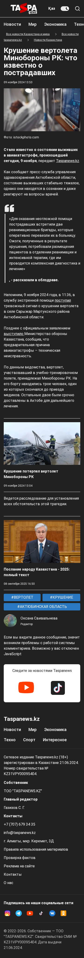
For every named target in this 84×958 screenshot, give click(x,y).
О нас (8, 883)
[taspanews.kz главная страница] (24, 8)
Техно (10, 739)
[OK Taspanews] (63, 913)
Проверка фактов (19, 858)
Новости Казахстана (48, 40)
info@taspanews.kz (20, 832)
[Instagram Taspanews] (7, 913)
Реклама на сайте (19, 866)
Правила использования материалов (36, 849)
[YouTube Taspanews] (26, 688)
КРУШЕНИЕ (62, 597)
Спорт (29, 739)
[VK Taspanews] (52, 913)
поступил (63, 300)
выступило (14, 334)
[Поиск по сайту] (77, 8)
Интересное (55, 739)
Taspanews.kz (67, 161)
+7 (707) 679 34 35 (19, 824)
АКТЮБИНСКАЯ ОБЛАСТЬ (43, 606)
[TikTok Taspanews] (58, 688)
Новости (12, 24)
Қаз (51, 8)
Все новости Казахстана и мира (28, 34)
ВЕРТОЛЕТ (23, 597)
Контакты (13, 874)
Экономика (55, 24)
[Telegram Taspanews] (18, 913)
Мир (32, 24)
